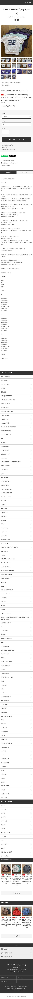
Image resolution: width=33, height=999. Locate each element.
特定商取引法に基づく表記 (8, 149)
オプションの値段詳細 (7, 145)
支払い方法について (14, 986)
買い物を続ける (6, 165)
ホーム (3, 82)
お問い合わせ (4, 981)
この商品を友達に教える (8, 160)
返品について (5, 147)
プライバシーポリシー (12, 989)
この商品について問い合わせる (10, 163)
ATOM (23, 989)
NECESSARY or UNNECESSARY (13, 82)
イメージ (24, 172)
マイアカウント (4, 977)
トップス (8, 85)
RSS (21, 989)
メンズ (7, 84)
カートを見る (20, 977)
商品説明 (8, 172)
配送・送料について (23, 986)
